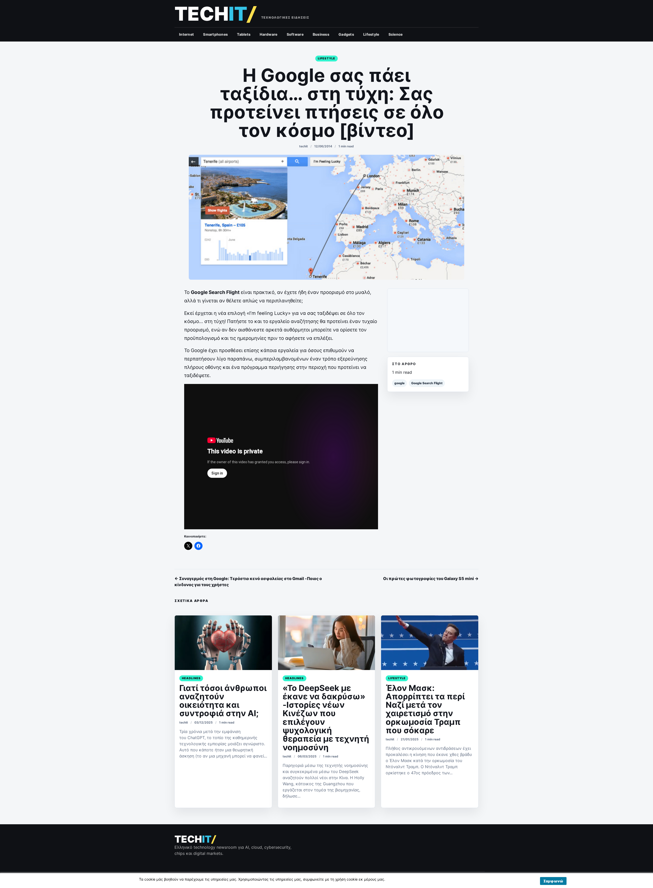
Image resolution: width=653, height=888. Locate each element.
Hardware (268, 34)
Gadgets (346, 34)
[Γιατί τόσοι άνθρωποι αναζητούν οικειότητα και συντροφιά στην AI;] (223, 642)
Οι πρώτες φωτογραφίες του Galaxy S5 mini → (431, 578)
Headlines (191, 678)
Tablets (243, 34)
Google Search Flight (427, 383)
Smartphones (215, 34)
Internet (186, 34)
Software (295, 34)
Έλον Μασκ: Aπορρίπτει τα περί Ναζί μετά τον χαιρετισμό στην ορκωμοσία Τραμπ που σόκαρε (425, 709)
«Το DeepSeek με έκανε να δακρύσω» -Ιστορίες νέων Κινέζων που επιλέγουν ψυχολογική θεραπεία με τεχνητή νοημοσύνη (326, 717)
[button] (553, 881)
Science (395, 34)
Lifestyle (371, 34)
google (399, 383)
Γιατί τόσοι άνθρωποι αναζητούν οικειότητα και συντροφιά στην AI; (223, 700)
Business (321, 34)
